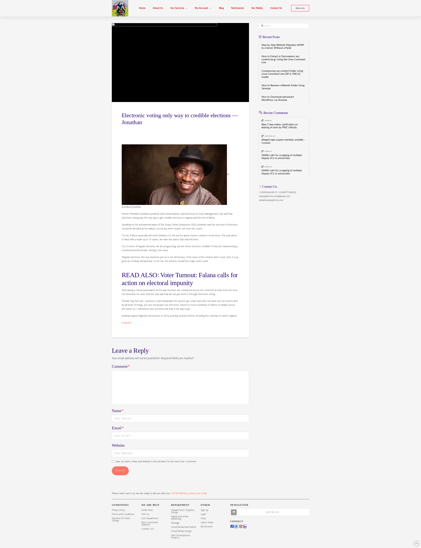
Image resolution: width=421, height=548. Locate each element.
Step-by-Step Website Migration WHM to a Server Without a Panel (282, 46)
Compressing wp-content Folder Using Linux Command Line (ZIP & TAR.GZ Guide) (282, 74)
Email (118, 428)
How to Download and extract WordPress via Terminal (277, 98)
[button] (269, 512)
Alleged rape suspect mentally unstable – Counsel (283, 141)
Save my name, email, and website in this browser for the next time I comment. (156, 461)
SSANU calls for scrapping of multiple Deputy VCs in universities (281, 157)
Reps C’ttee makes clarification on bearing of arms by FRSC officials (279, 126)
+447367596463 (178, 493)
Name (118, 411)
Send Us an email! (197, 493)
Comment (121, 366)
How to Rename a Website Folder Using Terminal (283, 87)
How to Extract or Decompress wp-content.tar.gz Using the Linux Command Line (283, 59)
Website (118, 445)
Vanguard (126, 322)
